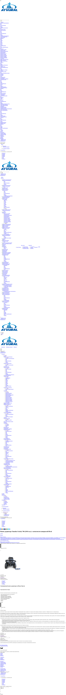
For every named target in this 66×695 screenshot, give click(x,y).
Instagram (3, 154)
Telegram (3, 155)
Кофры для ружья (53, 537)
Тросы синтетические (50, 539)
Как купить (5, 496)
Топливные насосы (38, 539)
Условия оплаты (2, 662)
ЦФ (2, 542)
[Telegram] (9, 529)
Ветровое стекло (18, 537)
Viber (3, 157)
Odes (3, 542)
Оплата (3, 583)
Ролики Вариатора (54, 538)
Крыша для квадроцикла (9, 414)
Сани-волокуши (12, 539)
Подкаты (24, 538)
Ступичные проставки (9, 450)
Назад (6, 355)
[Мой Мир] (3, 529)
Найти (1, 688)
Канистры (7, 392)
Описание (3, 580)
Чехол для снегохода (9, 478)
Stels (10, 542)
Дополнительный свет (24, 537)
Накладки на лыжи (11, 538)
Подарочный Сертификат (42, 538)
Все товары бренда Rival (4, 645)
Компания (5, 501)
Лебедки (7, 538)
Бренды (1, 654)
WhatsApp (3, 526)
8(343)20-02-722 (2, 175)
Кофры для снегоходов (9, 406)
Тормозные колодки (44, 539)
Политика (1, 665)
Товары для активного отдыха (10, 460)
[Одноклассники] (2, 529)
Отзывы (3, 581)
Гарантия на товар (3, 663)
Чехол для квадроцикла (57, 539)
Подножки (7, 424)
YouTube (3, 156)
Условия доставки (3, 669)
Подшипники (36, 538)
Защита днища (30, 537)
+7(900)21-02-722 (3, 139)
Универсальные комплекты (15, 542)
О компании (2, 657)
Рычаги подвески (7, 539)
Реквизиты (2, 664)
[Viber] (5, 529)
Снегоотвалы (17, 539)
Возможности (2, 666)
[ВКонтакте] (0, 529)
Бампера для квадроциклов (10, 358)
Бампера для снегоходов (12, 537)
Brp (0, 542)
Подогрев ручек (31, 538)
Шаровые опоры (8, 486)
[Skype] (8, 529)
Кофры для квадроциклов (47, 537)
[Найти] (1, 21)
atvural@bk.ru (3, 518)
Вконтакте (3, 153)
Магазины (2, 661)
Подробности (2, 577)
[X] (4, 529)
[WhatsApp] (7, 529)
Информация (2, 659)
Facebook (3, 521)
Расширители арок (8, 431)
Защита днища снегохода (9, 389)
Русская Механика (7, 542)
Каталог (1, 653)
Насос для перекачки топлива (18, 538)
